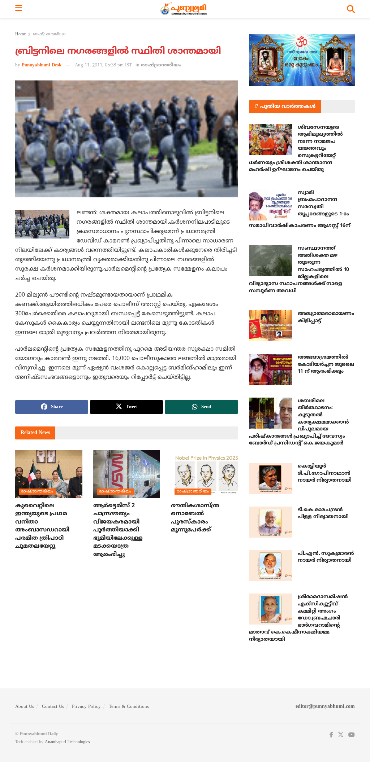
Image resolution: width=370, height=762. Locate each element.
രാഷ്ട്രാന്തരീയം (49, 34)
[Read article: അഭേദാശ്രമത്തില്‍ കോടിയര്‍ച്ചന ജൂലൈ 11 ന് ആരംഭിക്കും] (270, 369)
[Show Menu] (18, 9)
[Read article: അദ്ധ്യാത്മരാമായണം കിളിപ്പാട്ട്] (270, 325)
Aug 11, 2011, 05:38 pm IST (103, 65)
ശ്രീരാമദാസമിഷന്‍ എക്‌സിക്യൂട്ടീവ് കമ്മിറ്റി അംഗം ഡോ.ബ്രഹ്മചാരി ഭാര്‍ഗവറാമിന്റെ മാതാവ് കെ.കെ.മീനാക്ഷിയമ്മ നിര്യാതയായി (298, 618)
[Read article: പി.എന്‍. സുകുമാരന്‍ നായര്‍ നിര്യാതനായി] (270, 565)
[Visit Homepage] (184, 9)
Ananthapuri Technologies (67, 742)
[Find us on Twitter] (341, 735)
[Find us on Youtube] (351, 735)
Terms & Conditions (129, 707)
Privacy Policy (86, 707)
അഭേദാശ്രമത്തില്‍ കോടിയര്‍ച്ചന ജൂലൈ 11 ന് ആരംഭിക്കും (326, 364)
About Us (24, 707)
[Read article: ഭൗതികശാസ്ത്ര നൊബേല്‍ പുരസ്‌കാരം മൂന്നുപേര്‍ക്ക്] (204, 474)
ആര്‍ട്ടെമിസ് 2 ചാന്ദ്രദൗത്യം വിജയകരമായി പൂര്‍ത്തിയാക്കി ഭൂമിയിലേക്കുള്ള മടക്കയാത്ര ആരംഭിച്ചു (118, 530)
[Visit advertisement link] (302, 60)
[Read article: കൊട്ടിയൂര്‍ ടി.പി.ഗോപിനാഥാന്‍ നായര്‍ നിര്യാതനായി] (270, 478)
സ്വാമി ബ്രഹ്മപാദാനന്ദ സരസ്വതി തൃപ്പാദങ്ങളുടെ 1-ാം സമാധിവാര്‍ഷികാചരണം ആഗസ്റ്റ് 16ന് (299, 209)
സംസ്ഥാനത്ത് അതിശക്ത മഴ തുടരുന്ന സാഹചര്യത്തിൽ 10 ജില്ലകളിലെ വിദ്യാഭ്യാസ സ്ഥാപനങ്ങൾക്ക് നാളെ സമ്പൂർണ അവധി (299, 269)
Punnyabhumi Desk (41, 65)
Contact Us (53, 707)
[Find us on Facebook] (331, 735)
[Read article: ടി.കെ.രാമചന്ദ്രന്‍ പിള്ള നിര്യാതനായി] (270, 522)
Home (20, 34)
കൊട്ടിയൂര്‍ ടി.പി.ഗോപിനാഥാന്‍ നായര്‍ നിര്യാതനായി (325, 473)
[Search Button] (351, 9)
